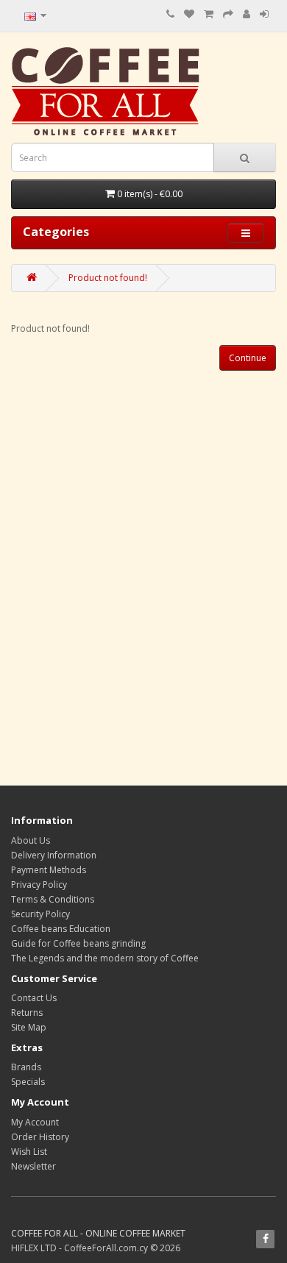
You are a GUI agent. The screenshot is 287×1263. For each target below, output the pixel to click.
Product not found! (107, 277)
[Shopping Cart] (208, 14)
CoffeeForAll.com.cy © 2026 (122, 1248)
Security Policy (40, 914)
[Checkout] (228, 14)
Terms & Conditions (52, 899)
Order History (40, 1137)
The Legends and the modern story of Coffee (105, 958)
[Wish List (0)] (189, 14)
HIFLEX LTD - (37, 1248)
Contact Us (34, 998)
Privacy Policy (39, 884)
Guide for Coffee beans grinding (78, 943)
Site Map (28, 1027)
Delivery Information (53, 855)
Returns (27, 1012)
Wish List (29, 1151)
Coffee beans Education (60, 928)
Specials (28, 1081)
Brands (26, 1067)
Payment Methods (48, 870)
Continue (247, 358)
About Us (30, 840)
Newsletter (33, 1166)
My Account (35, 1122)
